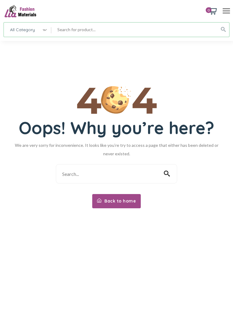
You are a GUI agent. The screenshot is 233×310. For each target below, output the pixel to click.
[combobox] (27, 30)
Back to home (119, 201)
